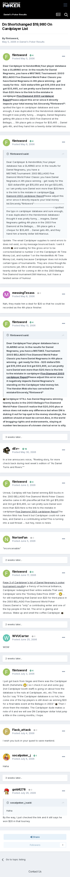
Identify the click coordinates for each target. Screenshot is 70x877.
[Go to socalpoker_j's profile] (6, 757)
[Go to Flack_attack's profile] (6, 731)
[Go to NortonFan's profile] (6, 539)
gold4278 (19, 789)
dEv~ (16, 448)
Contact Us (35, 871)
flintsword (12, 38)
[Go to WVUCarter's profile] (6, 638)
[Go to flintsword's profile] (6, 56)
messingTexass (23, 293)
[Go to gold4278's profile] (6, 791)
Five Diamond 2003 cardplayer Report (37, 511)
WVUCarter (20, 636)
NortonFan (19, 537)
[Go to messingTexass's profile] (6, 294)
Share (36, 836)
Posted (23, 58)
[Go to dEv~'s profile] (6, 450)
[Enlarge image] (12, 248)
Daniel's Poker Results (32, 41)
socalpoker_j (21, 755)
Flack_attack (21, 730)
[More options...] (63, 56)
